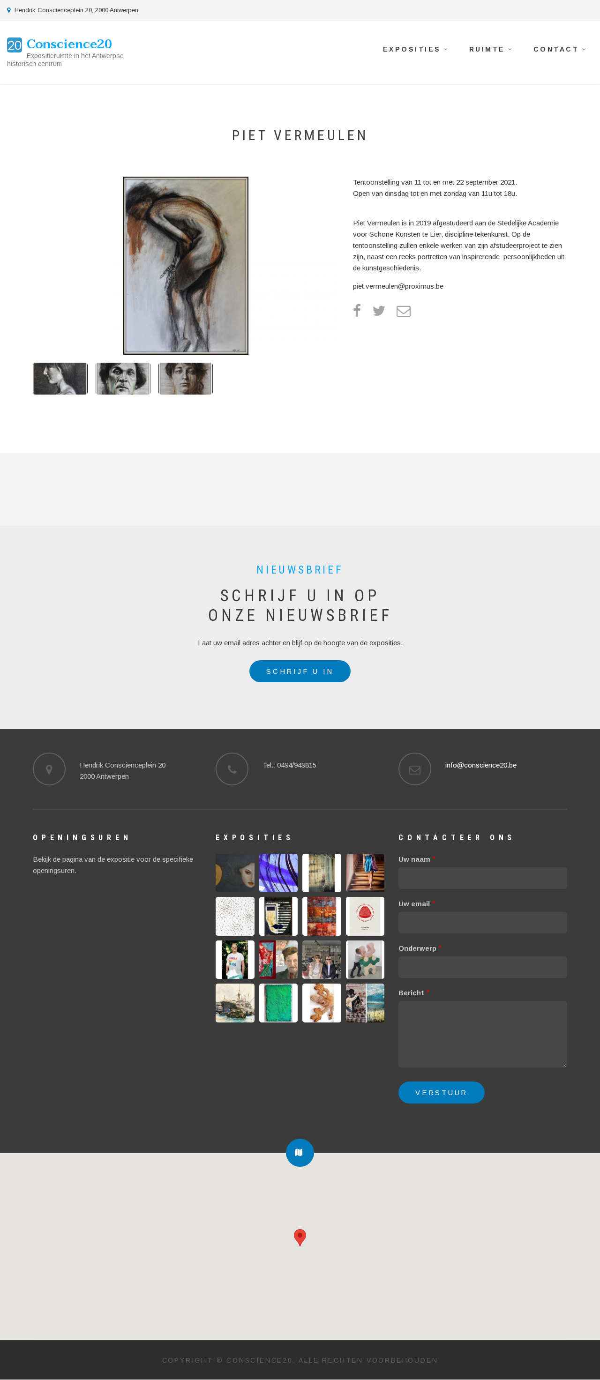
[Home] (14, 44)
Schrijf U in (300, 671)
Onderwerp (417, 948)
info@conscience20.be (481, 765)
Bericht (411, 993)
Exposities (416, 51)
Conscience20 (69, 44)
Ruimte (491, 51)
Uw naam (414, 859)
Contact (560, 51)
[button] (300, 1153)
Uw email (414, 904)
